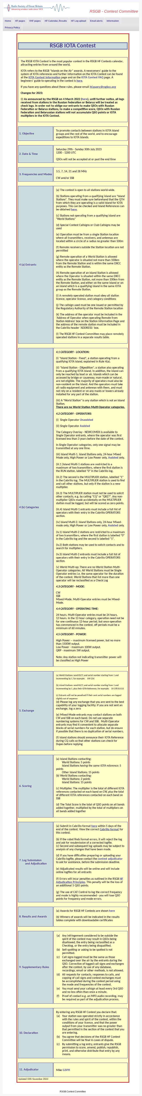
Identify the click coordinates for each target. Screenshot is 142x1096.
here (84, 99)
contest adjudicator (110, 858)
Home (8, 21)
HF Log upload (78, 21)
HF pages (20, 21)
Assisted (85, 426)
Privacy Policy (12, 27)
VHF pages (35, 21)
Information (113, 21)
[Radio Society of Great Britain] (37, 11)
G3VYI (66, 1070)
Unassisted (86, 420)
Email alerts (96, 21)
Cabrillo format (109, 829)
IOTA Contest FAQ (92, 77)
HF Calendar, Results (56, 21)
